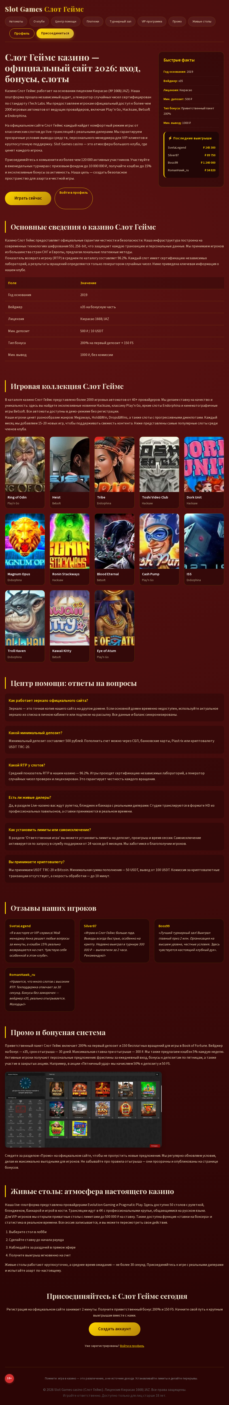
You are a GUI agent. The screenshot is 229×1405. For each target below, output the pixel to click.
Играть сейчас (28, 198)
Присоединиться (55, 33)
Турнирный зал (120, 21)
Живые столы (201, 21)
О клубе (39, 21)
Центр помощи (65, 21)
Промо (177, 21)
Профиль (22, 33)
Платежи (93, 21)
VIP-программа (152, 21)
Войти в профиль (73, 192)
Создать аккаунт (114, 1329)
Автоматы (16, 21)
